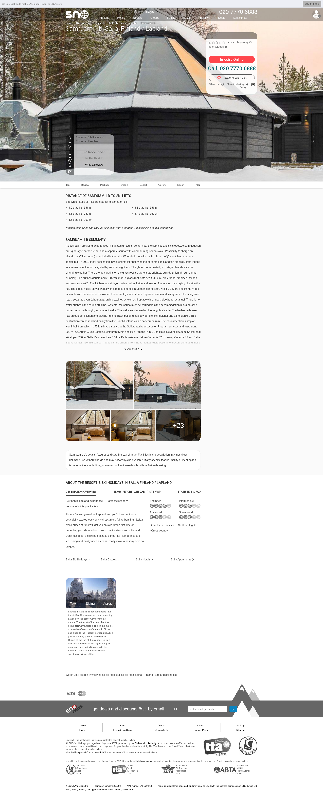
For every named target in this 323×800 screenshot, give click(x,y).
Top (68, 185)
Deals (221, 17)
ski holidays (113, 674)
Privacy (82, 730)
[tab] (81, 492)
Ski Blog (240, 725)
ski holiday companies (143, 761)
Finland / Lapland (118, 23)
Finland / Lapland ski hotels (160, 674)
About (122, 725)
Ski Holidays (82, 23)
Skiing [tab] (90, 603)
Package (105, 185)
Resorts (104, 17)
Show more (131, 349)
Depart (143, 185)
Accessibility (161, 730)
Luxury (187, 17)
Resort (180, 185)
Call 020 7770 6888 (232, 68)
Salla (134, 23)
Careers (201, 725)
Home (69, 23)
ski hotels (130, 674)
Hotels (121, 17)
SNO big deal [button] (311, 3)
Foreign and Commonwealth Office (91, 752)
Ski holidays (144, 12)
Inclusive (205, 17)
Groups (154, 17)
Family (171, 17)
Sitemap (240, 730)
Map (198, 185)
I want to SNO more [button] (51, 4)
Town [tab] (74, 603)
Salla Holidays (77, 559)
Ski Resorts (99, 23)
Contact (161, 725)
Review (85, 185)
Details (124, 185)
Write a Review (94, 164)
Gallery (162, 185)
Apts (181, 559)
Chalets (137, 17)
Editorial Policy (201, 730)
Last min (240, 17)
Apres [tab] (107, 603)
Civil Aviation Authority (145, 743)
